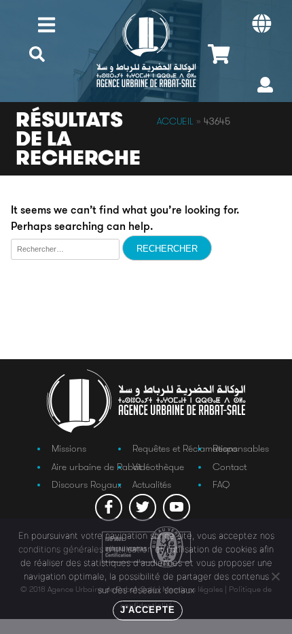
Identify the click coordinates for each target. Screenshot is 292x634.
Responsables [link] (241, 448)
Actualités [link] (151, 484)
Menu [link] (46, 24)
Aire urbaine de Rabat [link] (96, 466)
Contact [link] (230, 466)
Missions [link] (69, 448)
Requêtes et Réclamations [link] (185, 448)
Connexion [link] (265, 88)
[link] (37, 61)
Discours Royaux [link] (87, 484)
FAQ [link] (221, 484)
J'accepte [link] (147, 610)
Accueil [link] (175, 121)
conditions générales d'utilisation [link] (85, 549)
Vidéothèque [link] (158, 466)
